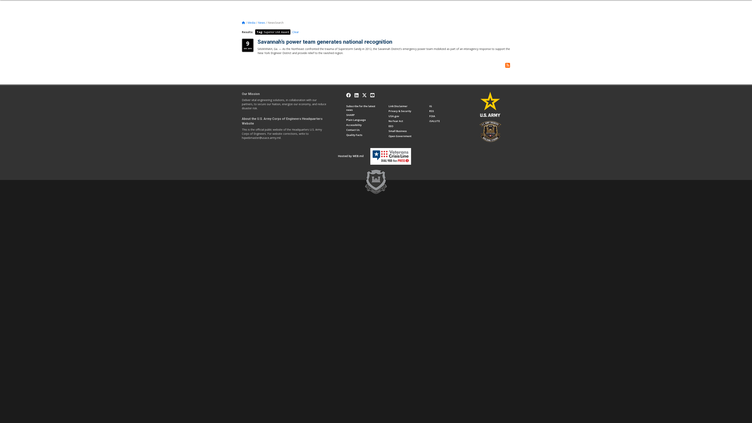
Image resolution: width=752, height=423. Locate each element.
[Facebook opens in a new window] (348, 95)
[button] (508, 4)
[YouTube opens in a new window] (372, 95)
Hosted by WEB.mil (351, 156)
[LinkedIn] (356, 95)
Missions (323, 4)
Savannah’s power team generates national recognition (325, 42)
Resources (376, 4)
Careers (336, 4)
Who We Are (277, 4)
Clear (295, 32)
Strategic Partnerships (301, 4)
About (263, 4)
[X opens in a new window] (364, 95)
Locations (350, 4)
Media (363, 4)
